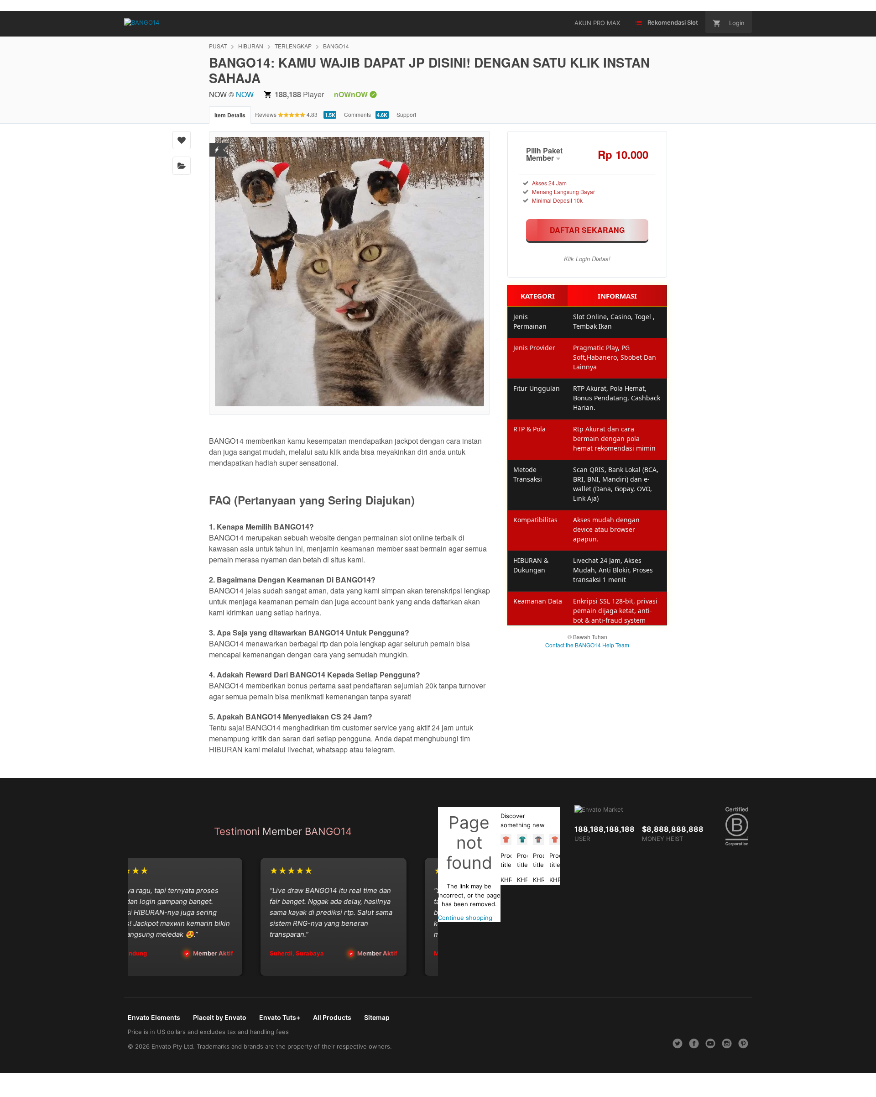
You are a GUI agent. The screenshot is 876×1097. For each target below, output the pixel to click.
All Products (332, 1017)
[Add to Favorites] (181, 140)
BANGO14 (336, 46)
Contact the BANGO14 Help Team (587, 645)
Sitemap (377, 1017)
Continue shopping (465, 917)
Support (406, 114)
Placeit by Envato (219, 1017)
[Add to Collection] (181, 166)
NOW (245, 94)
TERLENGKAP (293, 46)
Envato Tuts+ (279, 1017)
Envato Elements (154, 1017)
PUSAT (218, 46)
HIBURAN (250, 46)
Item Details (229, 115)
